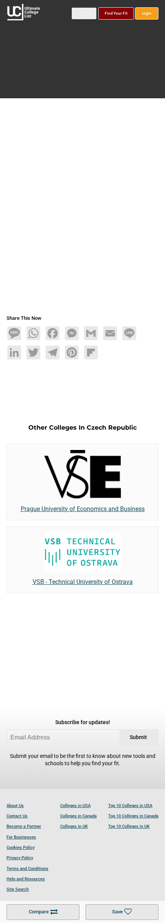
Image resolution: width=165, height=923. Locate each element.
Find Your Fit (116, 13)
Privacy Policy (20, 857)
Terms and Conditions (27, 868)
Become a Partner (24, 826)
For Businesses (21, 837)
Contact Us (17, 816)
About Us (15, 805)
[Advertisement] (82, 209)
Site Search (18, 889)
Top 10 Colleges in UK (129, 826)
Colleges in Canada (78, 816)
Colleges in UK (74, 826)
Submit (138, 737)
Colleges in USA (75, 805)
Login (147, 13)
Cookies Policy (21, 847)
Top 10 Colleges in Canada (133, 816)
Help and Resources (26, 879)
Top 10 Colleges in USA (130, 805)
